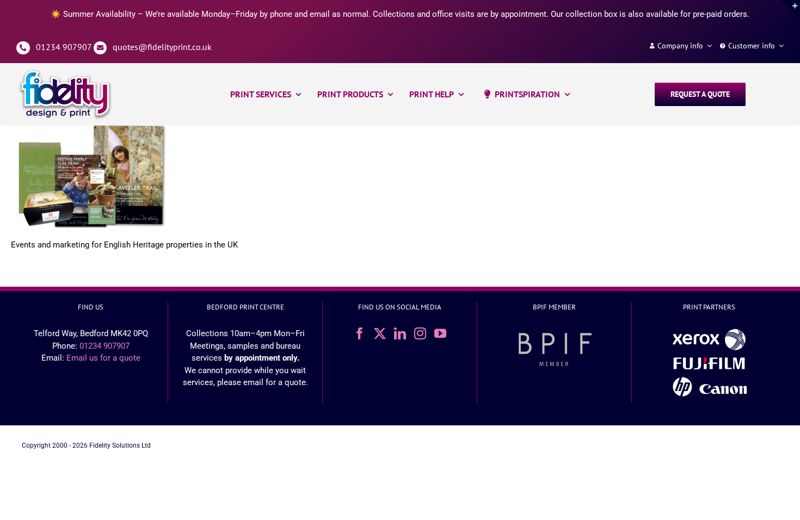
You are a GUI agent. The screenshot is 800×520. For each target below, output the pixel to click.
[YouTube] (440, 333)
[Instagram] (420, 333)
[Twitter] (380, 333)
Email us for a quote (103, 358)
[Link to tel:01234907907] (23, 48)
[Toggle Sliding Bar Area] (790, 10)
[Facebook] (360, 333)
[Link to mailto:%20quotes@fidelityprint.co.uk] (100, 48)
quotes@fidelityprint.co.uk (162, 46)
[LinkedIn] (400, 333)
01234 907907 (63, 46)
